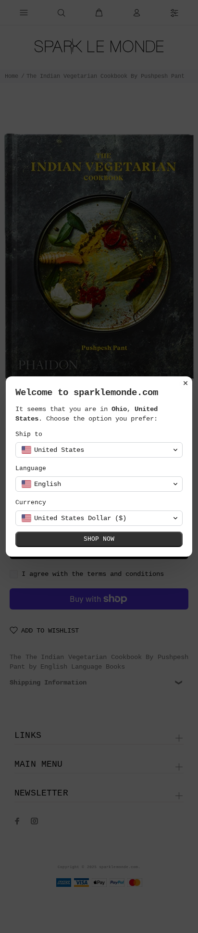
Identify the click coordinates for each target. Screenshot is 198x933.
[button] (99, 450)
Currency (30, 502)
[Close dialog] (185, 383)
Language (30, 468)
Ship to (28, 434)
